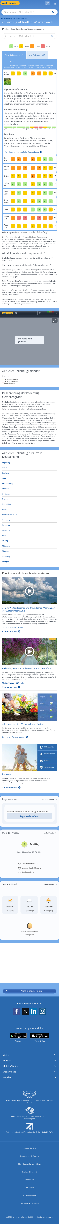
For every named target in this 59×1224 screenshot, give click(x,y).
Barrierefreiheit (29, 1195)
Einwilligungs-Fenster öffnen (29, 1164)
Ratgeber (7, 1077)
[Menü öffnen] (54, 3)
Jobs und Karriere (29, 1148)
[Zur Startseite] (11, 3)
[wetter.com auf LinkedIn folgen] (33, 1011)
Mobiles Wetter (10, 1066)
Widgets (7, 1060)
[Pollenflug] (47, 3)
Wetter (6, 1054)
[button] (29, 1055)
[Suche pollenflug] (52, 36)
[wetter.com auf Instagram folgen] (42, 1011)
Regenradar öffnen (29, 816)
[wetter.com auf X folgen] (25, 1012)
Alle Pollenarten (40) (37, 55)
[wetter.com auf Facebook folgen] (16, 1011)
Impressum (29, 1179)
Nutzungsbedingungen (29, 1203)
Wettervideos (9, 1071)
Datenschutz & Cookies (29, 1156)
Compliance (29, 1187)
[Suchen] (53, 12)
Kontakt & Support (29, 1172)
